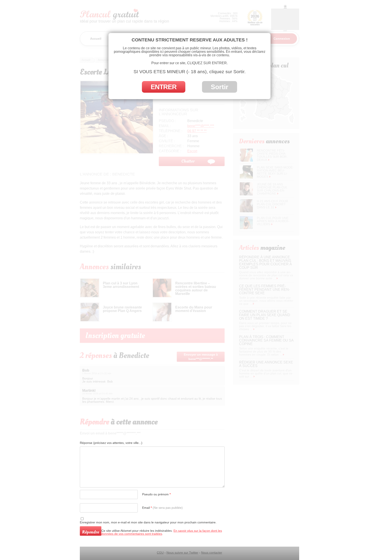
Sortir (219, 86)
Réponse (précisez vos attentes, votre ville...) (111, 442)
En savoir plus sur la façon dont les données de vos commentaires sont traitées (161, 532)
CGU (160, 552)
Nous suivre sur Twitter (182, 552)
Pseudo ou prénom (156, 494)
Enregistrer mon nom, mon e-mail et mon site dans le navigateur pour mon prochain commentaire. (148, 522)
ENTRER (164, 86)
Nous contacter (211, 552)
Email (162, 507)
